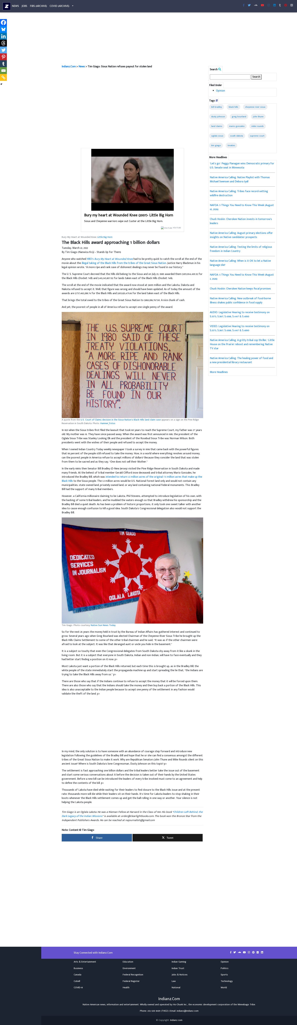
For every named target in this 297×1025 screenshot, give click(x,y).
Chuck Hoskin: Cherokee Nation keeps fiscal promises (240, 288)
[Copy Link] (3, 77)
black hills (233, 107)
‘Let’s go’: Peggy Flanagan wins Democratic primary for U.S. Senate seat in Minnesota (242, 165)
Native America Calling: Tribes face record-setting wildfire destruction (239, 193)
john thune (258, 116)
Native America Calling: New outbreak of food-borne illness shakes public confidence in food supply (240, 300)
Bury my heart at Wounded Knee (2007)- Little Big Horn (128, 215)
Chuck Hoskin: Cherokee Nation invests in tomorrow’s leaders (241, 221)
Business (78, 968)
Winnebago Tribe (246, 1005)
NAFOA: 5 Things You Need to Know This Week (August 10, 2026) (242, 207)
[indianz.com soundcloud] (256, 5)
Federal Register (131, 981)
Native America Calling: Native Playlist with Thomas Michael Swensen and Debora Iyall (240, 179)
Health (126, 988)
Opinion (220, 90)
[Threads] (3, 43)
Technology (227, 981)
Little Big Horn (104, 237)
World (224, 988)
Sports (224, 975)
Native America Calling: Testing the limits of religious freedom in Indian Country (241, 249)
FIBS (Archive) (38, 6)
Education (128, 962)
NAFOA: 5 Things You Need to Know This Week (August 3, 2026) (242, 276)
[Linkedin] (3, 36)
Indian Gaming (179, 962)
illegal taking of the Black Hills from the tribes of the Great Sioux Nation (124, 263)
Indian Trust (178, 968)
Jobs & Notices (180, 975)
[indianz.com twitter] (249, 5)
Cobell (77, 981)
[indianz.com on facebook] (231, 952)
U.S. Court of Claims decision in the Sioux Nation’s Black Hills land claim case (121, 420)
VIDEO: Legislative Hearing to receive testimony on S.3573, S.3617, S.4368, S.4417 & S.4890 (240, 328)
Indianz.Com (69, 66)
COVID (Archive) (59, 6)
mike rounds (257, 126)
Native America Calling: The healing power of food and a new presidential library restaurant (241, 360)
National (176, 988)
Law (174, 981)
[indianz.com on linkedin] (262, 952)
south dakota (236, 136)
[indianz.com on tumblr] (280, 5)
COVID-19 (78, 988)
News (15, 6)
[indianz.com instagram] (268, 5)
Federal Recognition (133, 975)
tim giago (216, 145)
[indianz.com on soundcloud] (240, 952)
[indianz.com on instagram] (249, 952)
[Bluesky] (3, 29)
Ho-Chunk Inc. (180, 1005)
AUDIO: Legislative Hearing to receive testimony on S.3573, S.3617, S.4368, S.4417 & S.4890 (240, 314)
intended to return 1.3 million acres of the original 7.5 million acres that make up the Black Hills (132, 479)
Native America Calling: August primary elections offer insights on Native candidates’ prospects (241, 235)
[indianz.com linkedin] (274, 5)
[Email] (3, 70)
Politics (224, 968)
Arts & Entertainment (85, 962)
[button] (132, 365)
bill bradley (216, 107)
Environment (129, 968)
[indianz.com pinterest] (285, 5)
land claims (216, 126)
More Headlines (219, 372)
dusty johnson (218, 116)
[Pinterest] (3, 56)
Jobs (24, 6)
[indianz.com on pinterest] (253, 952)
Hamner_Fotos (107, 423)
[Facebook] (3, 22)
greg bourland (239, 116)
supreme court (257, 136)
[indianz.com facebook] (244, 5)
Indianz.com (176, 1020)
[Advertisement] (165, 39)
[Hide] (1, 84)
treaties (231, 145)
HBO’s (110, 259)
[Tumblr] (3, 63)
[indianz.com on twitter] (234, 952)
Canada (77, 975)
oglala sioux (217, 136)
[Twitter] (3, 50)
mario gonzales (237, 126)
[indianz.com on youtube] (262, 5)
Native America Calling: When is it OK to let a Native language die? (240, 263)
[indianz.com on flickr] (291, 5)
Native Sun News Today (103, 625)
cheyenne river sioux (255, 107)
